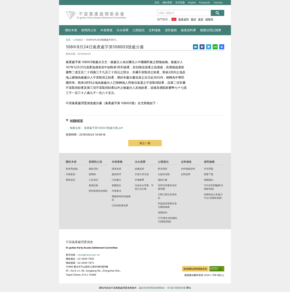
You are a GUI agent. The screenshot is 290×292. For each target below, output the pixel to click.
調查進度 (116, 168)
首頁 (157, 2)
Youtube (218, 3)
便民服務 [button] (171, 30)
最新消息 (93, 168)
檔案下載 (208, 174)
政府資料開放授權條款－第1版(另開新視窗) (163, 287)
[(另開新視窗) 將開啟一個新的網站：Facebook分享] (202, 46)
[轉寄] (195, 46)
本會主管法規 (142, 174)
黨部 (200, 19)
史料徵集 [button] (155, 30)
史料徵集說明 (188, 168)
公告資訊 (78, 39)
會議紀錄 (93, 185)
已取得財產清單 (120, 205)
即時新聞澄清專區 (98, 190)
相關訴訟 (116, 185)
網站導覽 (167, 2)
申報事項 (116, 190)
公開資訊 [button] (139, 30)
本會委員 (70, 174)
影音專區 (162, 168)
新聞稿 (92, 174)
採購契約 (162, 212)
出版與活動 (164, 174)
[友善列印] (221, 46)
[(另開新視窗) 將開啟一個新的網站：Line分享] (215, 46)
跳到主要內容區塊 (70, 2)
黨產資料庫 (183, 19)
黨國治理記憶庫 (210, 30)
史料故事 (185, 174)
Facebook (204, 3)
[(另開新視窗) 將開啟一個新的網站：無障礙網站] (216, 268)
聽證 (193, 19)
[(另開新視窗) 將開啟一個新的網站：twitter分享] (208, 46)
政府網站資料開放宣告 (195, 268)
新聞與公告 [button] (88, 30)
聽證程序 (116, 174)
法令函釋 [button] (122, 30)
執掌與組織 (72, 168)
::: (61, 2)
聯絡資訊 (70, 179)
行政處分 (116, 179)
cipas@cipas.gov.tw (89, 254)
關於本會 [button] (71, 30)
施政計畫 (162, 179)
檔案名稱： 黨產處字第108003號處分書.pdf (96, 127)
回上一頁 (145, 143)
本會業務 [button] (106, 30)
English (192, 2)
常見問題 (180, 2)
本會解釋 (139, 179)
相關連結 (208, 179)
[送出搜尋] (217, 13)
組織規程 (139, 168)
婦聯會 (209, 19)
